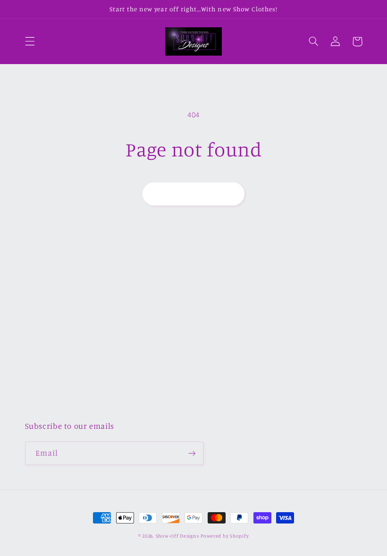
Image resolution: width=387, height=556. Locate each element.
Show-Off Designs (177, 536)
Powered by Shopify (225, 536)
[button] (30, 41)
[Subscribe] (191, 453)
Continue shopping (194, 193)
